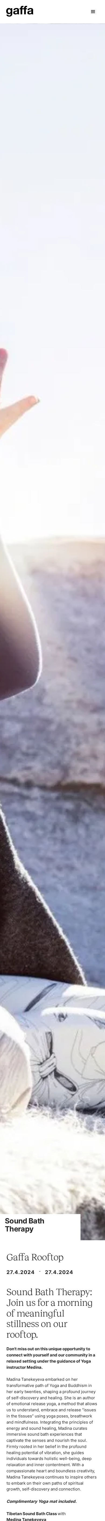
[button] (93, 11)
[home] (19, 12)
